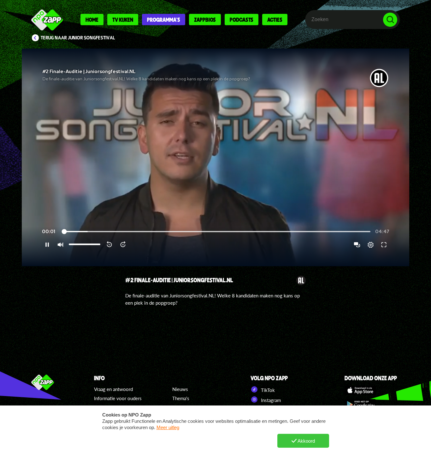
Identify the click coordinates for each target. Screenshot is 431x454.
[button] (215, 157)
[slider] (216, 231)
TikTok (267, 390)
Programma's (163, 19)
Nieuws (180, 389)
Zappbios (205, 19)
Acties (274, 19)
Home (92, 19)
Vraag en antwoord (113, 389)
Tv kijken (122, 19)
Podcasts (241, 19)
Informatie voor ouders (118, 398)
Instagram (270, 400)
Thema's (180, 398)
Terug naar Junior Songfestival (78, 38)
